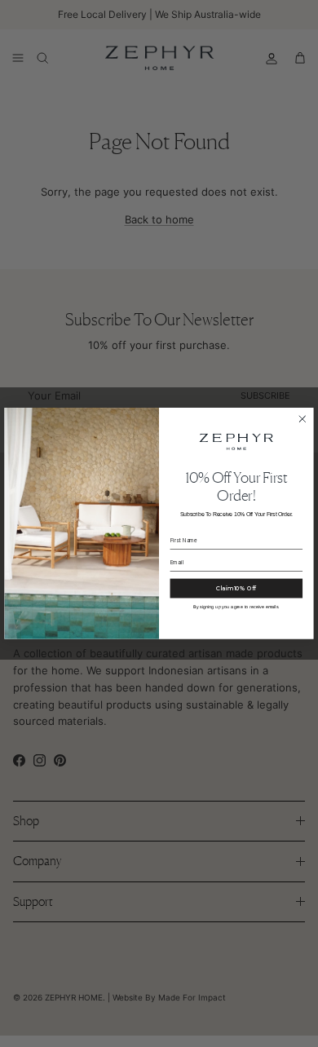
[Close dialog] (302, 419)
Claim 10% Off (236, 588)
